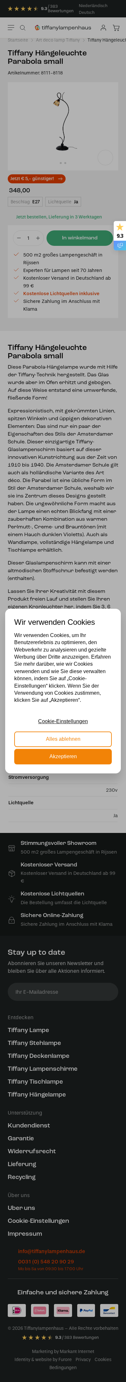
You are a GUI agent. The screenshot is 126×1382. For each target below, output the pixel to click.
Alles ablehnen (63, 739)
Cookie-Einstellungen (63, 721)
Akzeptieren (63, 756)
